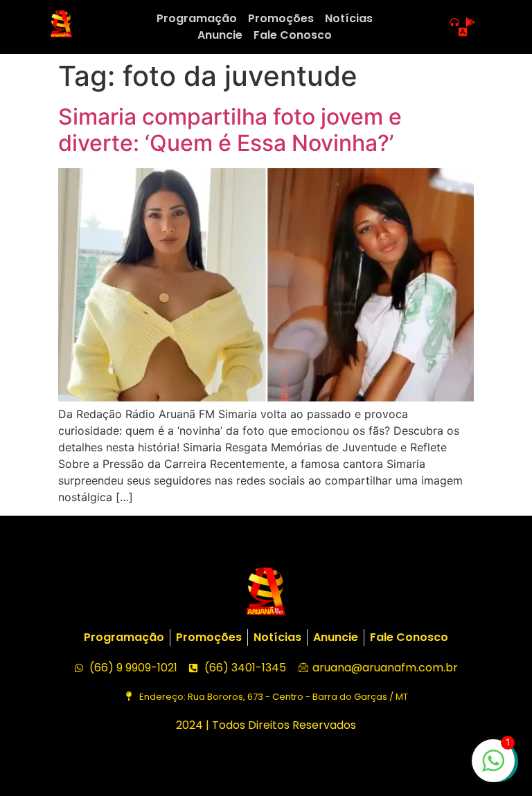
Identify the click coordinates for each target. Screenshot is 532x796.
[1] (493, 768)
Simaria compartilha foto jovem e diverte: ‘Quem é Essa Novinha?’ (230, 129)
